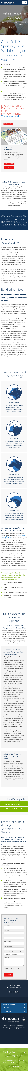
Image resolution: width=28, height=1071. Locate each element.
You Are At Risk (10, 116)
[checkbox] (14, 970)
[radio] (14, 970)
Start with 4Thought (14, 1066)
